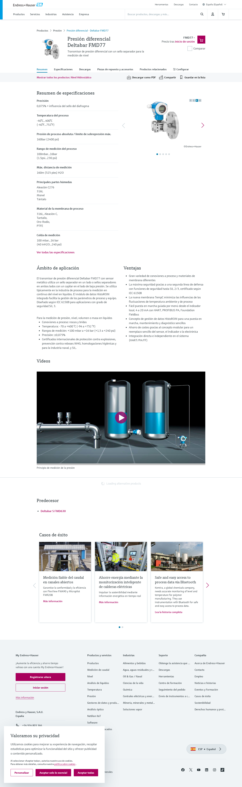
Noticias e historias (205, 683)
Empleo (199, 676)
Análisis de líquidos (98, 683)
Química (127, 689)
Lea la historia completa (168, 612)
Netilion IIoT (94, 716)
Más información (52, 601)
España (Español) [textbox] (214, 4)
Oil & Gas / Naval (132, 676)
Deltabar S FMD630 (53, 511)
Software (92, 722)
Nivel (90, 676)
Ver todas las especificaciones (56, 252)
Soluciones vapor (132, 709)
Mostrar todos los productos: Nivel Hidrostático (64, 77)
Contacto (193, 4)
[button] (40, 677)
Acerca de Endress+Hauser (210, 663)
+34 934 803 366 (32, 725)
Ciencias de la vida (133, 683)
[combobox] (216, 4)
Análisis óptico (95, 709)
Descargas (179, 4)
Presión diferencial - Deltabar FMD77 (87, 30)
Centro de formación (170, 683)
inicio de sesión (185, 41)
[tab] (44, 69)
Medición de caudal (98, 669)
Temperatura (94, 689)
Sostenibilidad (203, 702)
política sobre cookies (64, 764)
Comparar (199, 48)
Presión (57, 30)
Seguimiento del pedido (172, 689)
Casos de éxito (203, 696)
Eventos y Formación (206, 689)
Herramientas (161, 4)
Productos (42, 30)
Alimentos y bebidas (134, 663)
